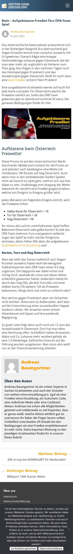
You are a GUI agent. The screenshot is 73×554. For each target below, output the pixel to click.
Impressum (10, 496)
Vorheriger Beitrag (19, 471)
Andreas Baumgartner (35, 365)
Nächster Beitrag (54, 454)
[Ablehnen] (68, 529)
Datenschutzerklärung (17, 501)
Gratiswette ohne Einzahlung (21, 245)
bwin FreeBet (17, 80)
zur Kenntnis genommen (23, 548)
